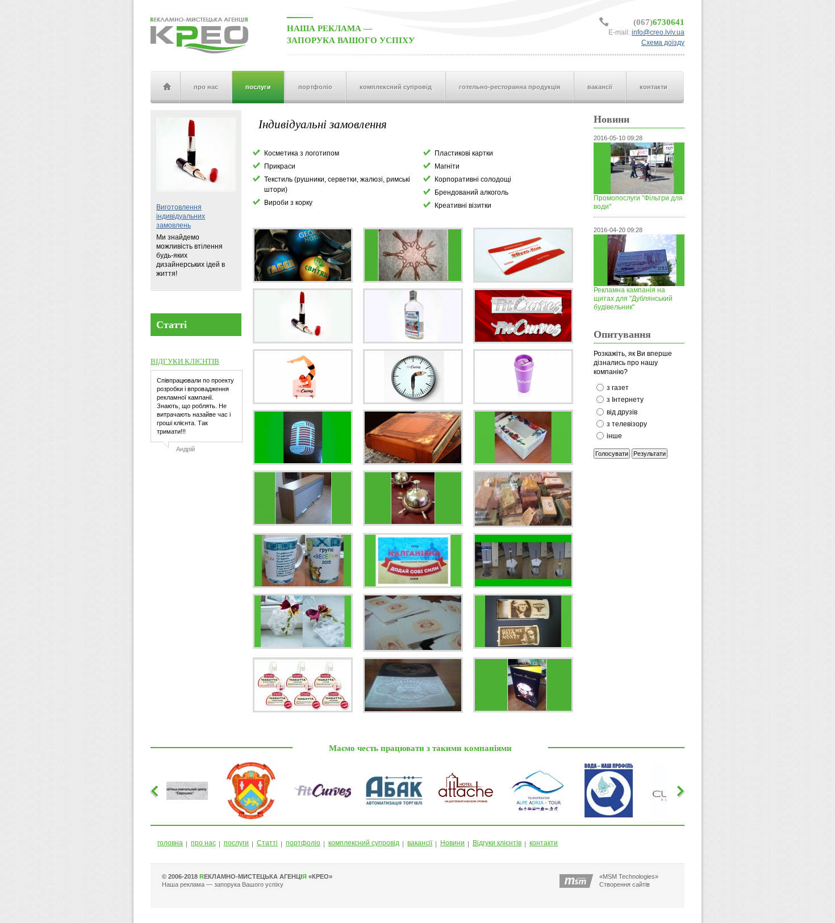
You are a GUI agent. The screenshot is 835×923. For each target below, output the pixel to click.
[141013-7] (413, 498)
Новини (452, 843)
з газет (618, 388)
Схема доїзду (662, 43)
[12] (523, 376)
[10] (302, 376)
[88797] (413, 560)
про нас (206, 86)
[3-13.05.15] (413, 255)
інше (614, 436)
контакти (653, 86)
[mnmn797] (523, 621)
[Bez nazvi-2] (302, 621)
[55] (523, 437)
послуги (258, 86)
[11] (413, 376)
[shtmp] (413, 685)
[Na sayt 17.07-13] (302, 685)
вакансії (599, 86)
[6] (413, 316)
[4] (523, 255)
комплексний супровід (396, 86)
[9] (523, 316)
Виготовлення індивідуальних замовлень (180, 216)
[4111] (302, 498)
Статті (267, 843)
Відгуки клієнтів (497, 843)
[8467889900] (523, 560)
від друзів (622, 412)
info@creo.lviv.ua (658, 32)
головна (166, 87)
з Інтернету (625, 400)
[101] (523, 498)
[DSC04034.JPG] (413, 622)
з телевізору (627, 424)
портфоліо (315, 86)
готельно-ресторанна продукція (509, 86)
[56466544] (302, 560)
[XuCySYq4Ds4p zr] (523, 685)
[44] (413, 437)
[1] (302, 255)
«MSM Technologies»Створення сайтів (628, 880)
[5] (302, 316)
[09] (302, 437)
